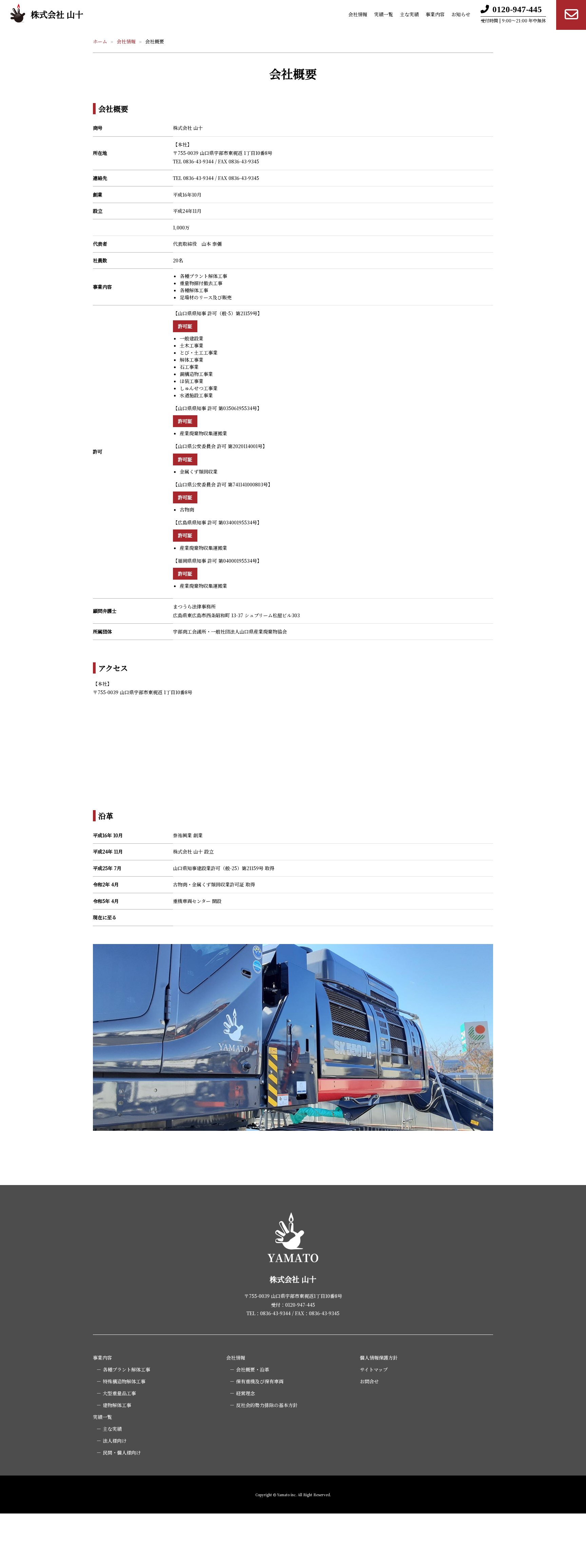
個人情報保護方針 (379, 1357)
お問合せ (369, 1381)
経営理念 (245, 1393)
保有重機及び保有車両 (260, 1381)
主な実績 (409, 14)
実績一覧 (383, 14)
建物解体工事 (117, 1405)
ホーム (100, 41)
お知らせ (460, 14)
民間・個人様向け (122, 1452)
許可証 (185, 326)
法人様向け (114, 1440)
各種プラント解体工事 (126, 1369)
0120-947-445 (517, 9)
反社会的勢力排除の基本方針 (267, 1405)
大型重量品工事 (119, 1393)
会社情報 (357, 14)
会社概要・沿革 (252, 1369)
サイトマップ (374, 1369)
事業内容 (435, 14)
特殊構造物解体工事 (124, 1381)
